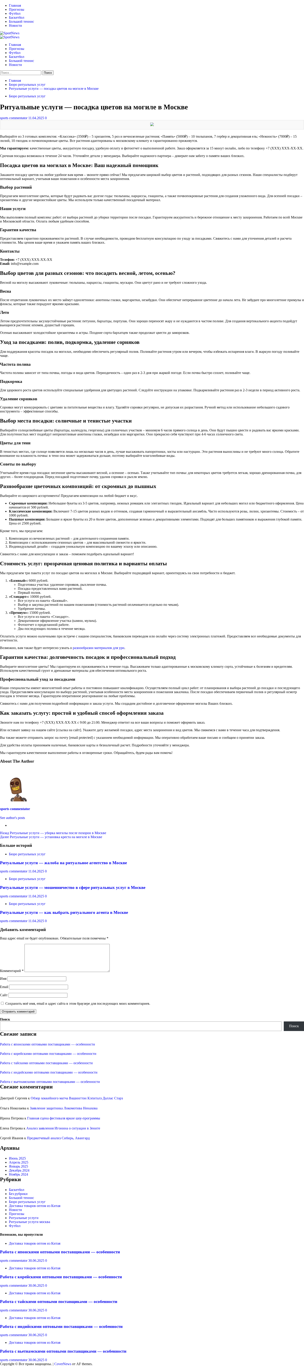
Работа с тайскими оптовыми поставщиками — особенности (46, 1063)
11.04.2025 (36, 118)
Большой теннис (21, 21)
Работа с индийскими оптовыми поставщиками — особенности (48, 1072)
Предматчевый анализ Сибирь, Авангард (58, 1138)
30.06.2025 (36, 1260)
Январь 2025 (18, 1166)
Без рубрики (18, 1194)
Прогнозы (16, 9)
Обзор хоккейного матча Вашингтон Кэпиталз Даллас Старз (77, 1098)
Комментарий (12, 971)
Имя (3, 978)
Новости (15, 25)
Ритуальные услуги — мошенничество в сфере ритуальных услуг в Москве (72, 887)
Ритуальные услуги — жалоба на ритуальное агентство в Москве (63, 862)
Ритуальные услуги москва (29, 1222)
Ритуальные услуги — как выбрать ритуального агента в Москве (64, 912)
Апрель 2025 (18, 1162)
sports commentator (14, 118)
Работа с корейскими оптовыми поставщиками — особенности (48, 1054)
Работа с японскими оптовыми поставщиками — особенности (47, 1044)
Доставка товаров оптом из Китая (34, 1206)
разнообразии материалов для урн (98, 648)
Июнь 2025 (17, 1158)
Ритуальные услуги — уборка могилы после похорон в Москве (53, 833)
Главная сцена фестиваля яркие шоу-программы (63, 1118)
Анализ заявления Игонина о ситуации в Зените (63, 1128)
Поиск (5, 1019)
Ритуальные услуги (24, 1218)
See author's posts (12, 818)
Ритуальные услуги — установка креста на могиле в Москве (51, 837)
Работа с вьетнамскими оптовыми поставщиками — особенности (50, 1082)
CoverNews (62, 1364)
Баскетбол (16, 17)
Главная (15, 5)
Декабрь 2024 (19, 1170)
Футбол (14, 13)
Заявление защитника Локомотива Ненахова (63, 1108)
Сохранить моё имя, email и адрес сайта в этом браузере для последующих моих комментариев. (77, 1003)
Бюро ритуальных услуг (27, 96)
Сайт (4, 995)
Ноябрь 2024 (18, 1174)
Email (4, 987)
